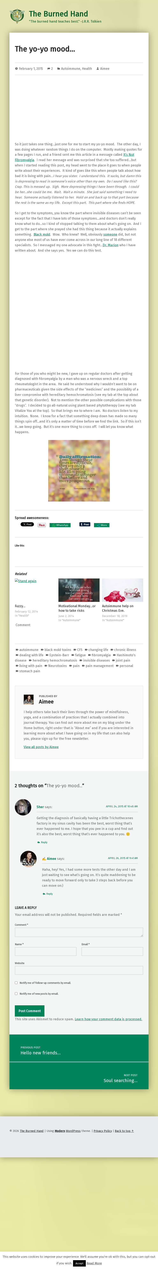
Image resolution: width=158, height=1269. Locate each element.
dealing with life (31, 655)
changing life (98, 650)
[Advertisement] (79, 109)
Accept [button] (79, 1263)
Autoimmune (70, 69)
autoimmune (28, 650)
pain (76, 666)
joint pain (123, 660)
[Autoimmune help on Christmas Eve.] (122, 590)
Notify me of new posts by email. (39, 993)
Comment (21, 924)
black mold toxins (57, 650)
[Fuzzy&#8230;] (35, 590)
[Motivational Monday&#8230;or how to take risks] (79, 590)
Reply (44, 842)
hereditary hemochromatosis (55, 660)
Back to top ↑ (124, 1131)
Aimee (104, 69)
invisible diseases (96, 660)
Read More (94, 1263)
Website (19, 963)
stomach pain (29, 671)
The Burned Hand (58, 13)
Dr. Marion (110, 245)
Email (85, 944)
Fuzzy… (20, 606)
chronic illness (125, 650)
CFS (79, 650)
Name (19, 944)
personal (126, 666)
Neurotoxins (57, 666)
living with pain (30, 666)
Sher (40, 807)
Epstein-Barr (59, 655)
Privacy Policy (103, 1131)
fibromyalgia (101, 655)
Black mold (42, 234)
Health (87, 69)
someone (110, 234)
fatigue (80, 655)
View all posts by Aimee (41, 747)
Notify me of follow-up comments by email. (45, 982)
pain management (100, 666)
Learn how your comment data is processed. (108, 1019)
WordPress (73, 1131)
